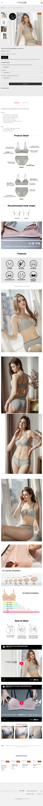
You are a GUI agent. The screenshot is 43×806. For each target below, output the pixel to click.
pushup (9, 745)
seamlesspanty (33, 745)
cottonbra (21, 747)
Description (17, 102)
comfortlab (25, 747)
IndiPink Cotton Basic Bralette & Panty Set (4, 767)
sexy (15, 745)
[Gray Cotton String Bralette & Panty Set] (25, 29)
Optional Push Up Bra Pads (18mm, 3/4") (10, 75)
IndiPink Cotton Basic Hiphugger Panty (15, 766)
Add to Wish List (5, 88)
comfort (5, 745)
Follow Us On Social (30, 793)
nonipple (28, 745)
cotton (38, 745)
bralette (12, 745)
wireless (17, 745)
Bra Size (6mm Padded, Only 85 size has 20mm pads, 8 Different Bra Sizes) (17, 64)
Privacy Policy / (8, 791)
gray (41, 745)
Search (5, 7)
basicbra (17, 747)
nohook (24, 745)
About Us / (3, 791)
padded (21, 745)
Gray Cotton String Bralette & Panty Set (15, 7)
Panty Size (4, 70)
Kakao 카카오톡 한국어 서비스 (32, 791)
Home (2, 7)
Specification (25, 102)
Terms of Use (14, 791)
